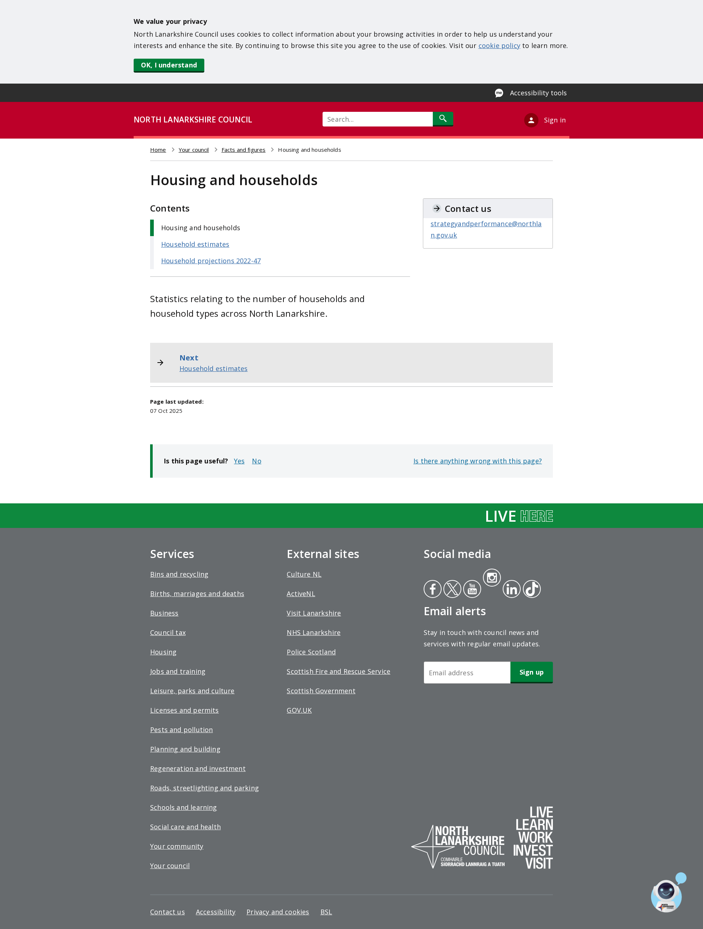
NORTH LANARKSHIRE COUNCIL (193, 119)
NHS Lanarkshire (314, 632)
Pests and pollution (181, 729)
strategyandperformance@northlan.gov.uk (486, 229)
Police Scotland (311, 651)
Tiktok (530, 590)
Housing (163, 651)
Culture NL (304, 574)
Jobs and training (177, 671)
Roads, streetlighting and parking (204, 787)
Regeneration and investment (198, 768)
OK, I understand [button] (169, 64)
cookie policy (499, 45)
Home (158, 149)
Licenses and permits (184, 710)
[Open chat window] (669, 892)
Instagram (492, 578)
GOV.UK (299, 710)
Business (164, 613)
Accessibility (215, 911)
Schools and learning (183, 807)
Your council (194, 149)
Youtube (471, 590)
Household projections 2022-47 (211, 260)
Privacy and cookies (277, 911)
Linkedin (510, 590)
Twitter (451, 590)
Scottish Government (321, 690)
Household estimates (195, 244)
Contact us (167, 911)
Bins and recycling (179, 574)
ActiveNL (301, 593)
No (256, 460)
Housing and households (200, 227)
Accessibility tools (538, 92)
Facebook (432, 590)
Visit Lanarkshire (314, 613)
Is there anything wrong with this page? (477, 460)
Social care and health (185, 826)
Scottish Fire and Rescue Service (338, 671)
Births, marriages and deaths (197, 593)
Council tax (168, 632)
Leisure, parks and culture (192, 690)
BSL (326, 911)
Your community (177, 846)
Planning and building (185, 749)
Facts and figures (244, 149)
